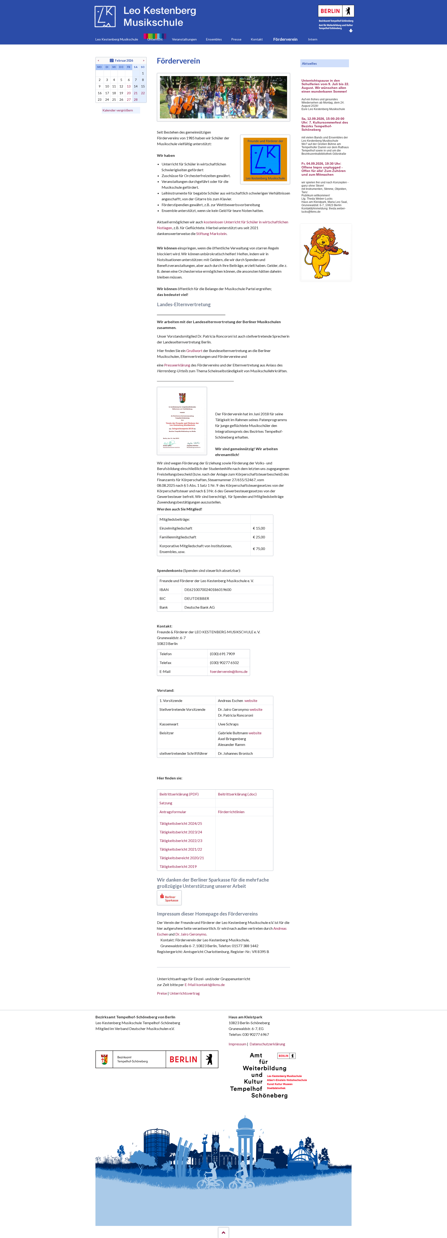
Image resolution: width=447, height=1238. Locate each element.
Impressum (237, 1044)
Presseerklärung (177, 365)
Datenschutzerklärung (267, 1044)
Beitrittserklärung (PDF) (179, 794)
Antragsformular (172, 811)
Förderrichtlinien (231, 811)
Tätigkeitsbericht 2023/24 (180, 832)
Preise (162, 993)
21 (136, 93)
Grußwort (194, 350)
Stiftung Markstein (211, 233)
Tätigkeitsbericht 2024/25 (180, 823)
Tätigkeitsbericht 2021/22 (180, 849)
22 (143, 93)
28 (136, 99)
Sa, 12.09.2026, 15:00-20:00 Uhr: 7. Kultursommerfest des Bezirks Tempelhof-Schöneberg (324, 124)
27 (129, 99)
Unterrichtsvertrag (184, 993)
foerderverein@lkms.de (228, 671)
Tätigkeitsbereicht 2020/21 (181, 858)
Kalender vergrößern (117, 110)
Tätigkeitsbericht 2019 (177, 866)
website (250, 700)
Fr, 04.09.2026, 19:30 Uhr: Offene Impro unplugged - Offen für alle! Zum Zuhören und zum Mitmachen (323, 169)
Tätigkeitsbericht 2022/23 (180, 840)
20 (129, 93)
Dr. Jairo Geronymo (190, 934)
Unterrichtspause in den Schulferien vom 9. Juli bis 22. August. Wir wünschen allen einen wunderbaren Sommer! (325, 86)
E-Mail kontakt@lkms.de (204, 984)
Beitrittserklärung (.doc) (237, 794)
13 (129, 86)
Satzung (165, 803)
